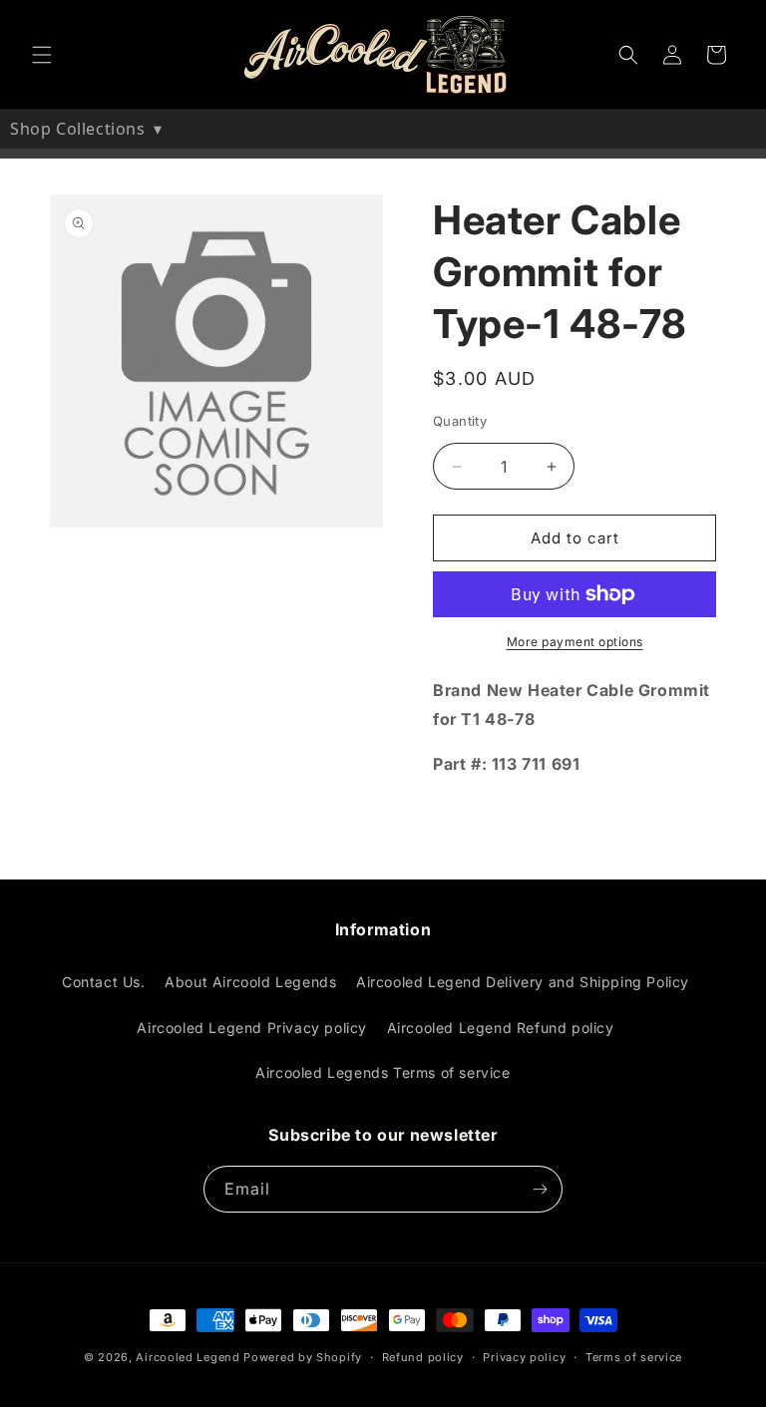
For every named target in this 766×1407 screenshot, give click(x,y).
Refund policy (423, 1357)
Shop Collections (86, 129)
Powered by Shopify (302, 1357)
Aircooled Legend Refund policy (500, 1027)
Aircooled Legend (187, 1357)
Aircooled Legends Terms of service (382, 1072)
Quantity (460, 421)
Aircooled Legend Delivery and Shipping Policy (522, 981)
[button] (42, 55)
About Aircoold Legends (250, 981)
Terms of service (633, 1357)
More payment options (575, 641)
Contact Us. (104, 981)
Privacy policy (524, 1357)
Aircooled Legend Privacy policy (252, 1027)
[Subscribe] (540, 1189)
